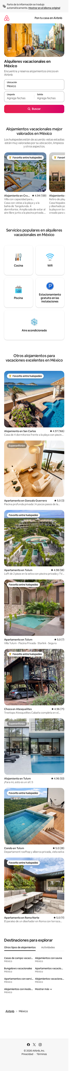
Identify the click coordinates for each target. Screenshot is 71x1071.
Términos (42, 1054)
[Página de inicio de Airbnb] (6, 18)
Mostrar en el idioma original (44, 7)
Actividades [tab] (48, 947)
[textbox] (19, 98)
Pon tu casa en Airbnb (48, 18)
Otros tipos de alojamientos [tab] (20, 947)
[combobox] (34, 86)
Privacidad (27, 1054)
